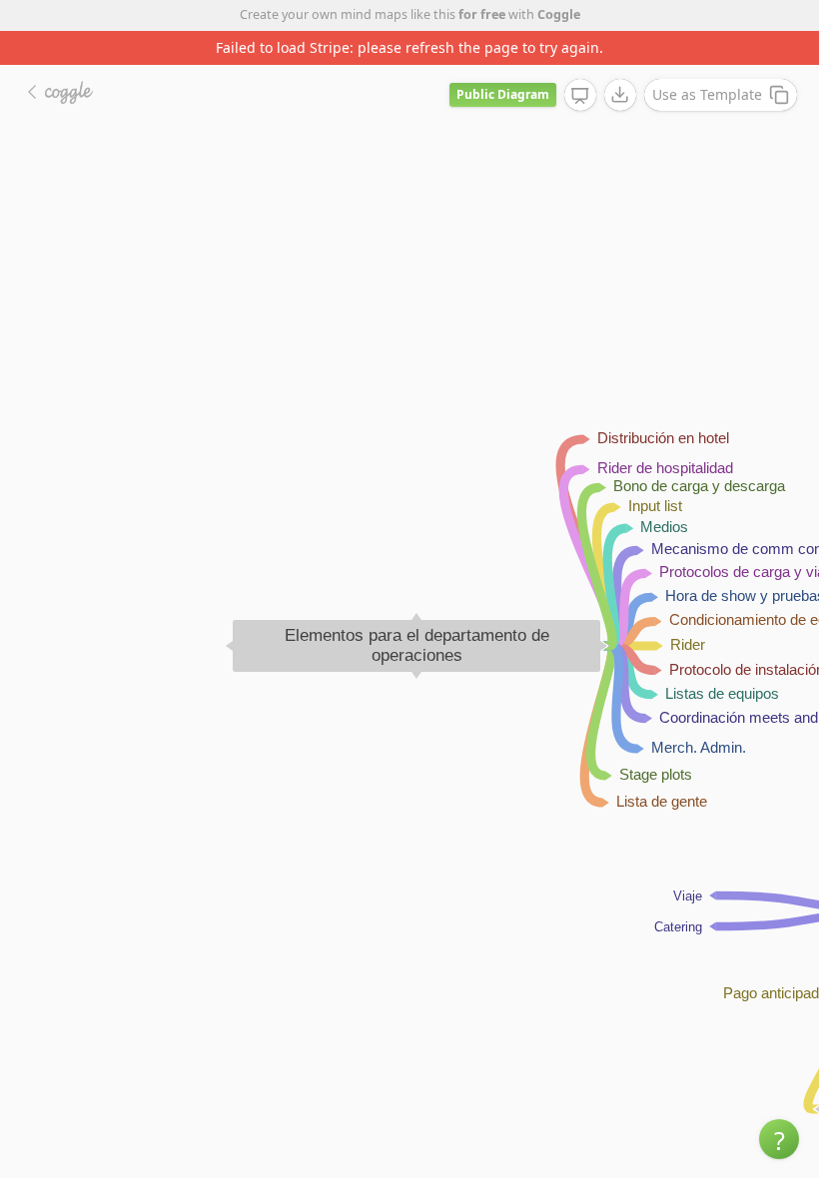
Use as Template (707, 94)
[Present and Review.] (580, 96)
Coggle (558, 14)
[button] (779, 1139)
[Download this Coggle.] (620, 95)
